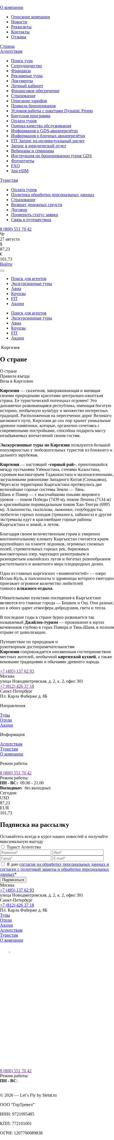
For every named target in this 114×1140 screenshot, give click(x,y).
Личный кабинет (27, 85)
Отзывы (18, 36)
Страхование (23, 95)
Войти (6, 264)
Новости (19, 21)
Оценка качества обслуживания (41, 125)
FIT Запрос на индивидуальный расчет (48, 140)
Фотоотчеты (22, 160)
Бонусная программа (30, 115)
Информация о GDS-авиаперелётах (44, 130)
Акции (17, 303)
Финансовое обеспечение (35, 90)
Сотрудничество (26, 65)
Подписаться (13, 880)
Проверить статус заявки (34, 214)
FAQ (15, 165)
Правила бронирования (33, 105)
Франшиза (21, 70)
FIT (14, 298)
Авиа (16, 288)
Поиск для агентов (28, 278)
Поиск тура (22, 60)
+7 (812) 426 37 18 (17, 686)
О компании (11, 7)
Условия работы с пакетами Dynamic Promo (52, 110)
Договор (19, 209)
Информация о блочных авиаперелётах (48, 135)
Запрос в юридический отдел (38, 145)
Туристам (9, 180)
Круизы (18, 293)
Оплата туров (24, 120)
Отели (6, 720)
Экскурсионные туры (31, 283)
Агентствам (11, 51)
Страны (7, 46)
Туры (5, 715)
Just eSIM (19, 170)
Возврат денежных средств (36, 204)
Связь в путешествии (31, 219)
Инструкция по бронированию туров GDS (51, 155)
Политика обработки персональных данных (52, 194)
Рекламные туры (27, 75)
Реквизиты (21, 26)
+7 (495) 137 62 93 (17, 671)
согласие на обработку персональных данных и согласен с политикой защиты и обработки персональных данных (54, 869)
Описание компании (30, 16)
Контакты (20, 31)
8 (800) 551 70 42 (16, 229)
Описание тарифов (29, 100)
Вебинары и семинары (32, 150)
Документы (22, 80)
